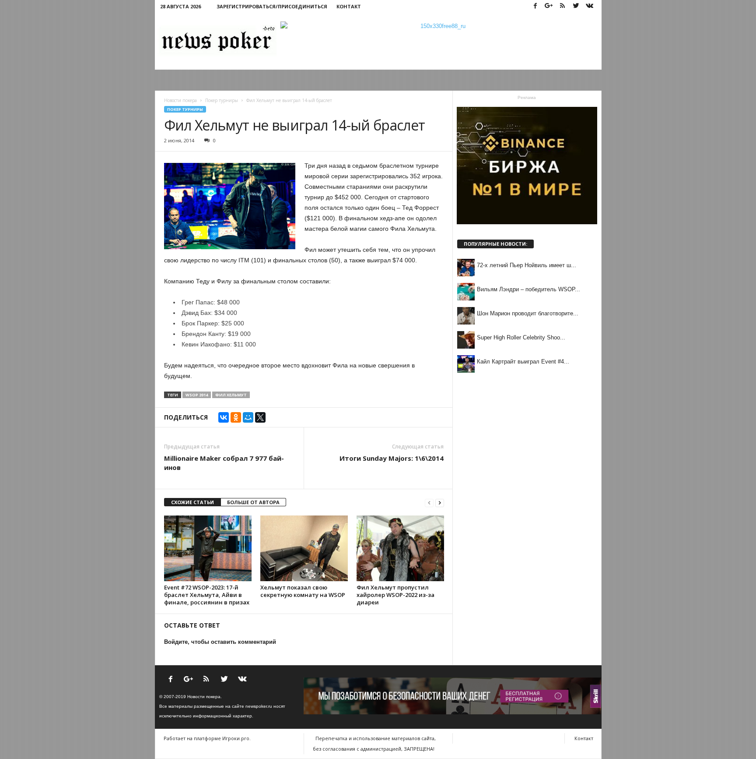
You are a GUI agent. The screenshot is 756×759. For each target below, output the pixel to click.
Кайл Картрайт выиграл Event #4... (523, 361)
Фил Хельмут (231, 395)
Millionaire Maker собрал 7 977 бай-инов (224, 463)
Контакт (348, 6)
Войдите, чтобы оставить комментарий (220, 642)
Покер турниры (185, 109)
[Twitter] (576, 6)
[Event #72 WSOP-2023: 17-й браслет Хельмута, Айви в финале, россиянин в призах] (208, 548)
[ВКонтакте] (223, 417)
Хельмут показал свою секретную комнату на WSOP (302, 591)
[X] (260, 417)
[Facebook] (535, 6)
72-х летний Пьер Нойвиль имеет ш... (526, 265)
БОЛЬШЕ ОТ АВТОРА (253, 502)
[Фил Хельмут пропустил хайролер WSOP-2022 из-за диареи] (400, 548)
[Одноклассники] (236, 417)
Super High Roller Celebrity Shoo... (521, 337)
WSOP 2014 (197, 395)
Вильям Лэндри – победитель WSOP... (528, 289)
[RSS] (562, 6)
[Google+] (549, 6)
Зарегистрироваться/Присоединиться (272, 6)
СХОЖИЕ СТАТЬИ (192, 502)
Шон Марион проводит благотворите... (527, 313)
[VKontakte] (589, 6)
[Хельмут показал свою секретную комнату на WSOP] (304, 548)
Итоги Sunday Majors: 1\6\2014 (392, 458)
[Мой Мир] (248, 417)
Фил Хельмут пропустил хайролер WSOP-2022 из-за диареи (395, 594)
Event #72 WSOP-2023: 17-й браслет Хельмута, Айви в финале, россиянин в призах (206, 594)
